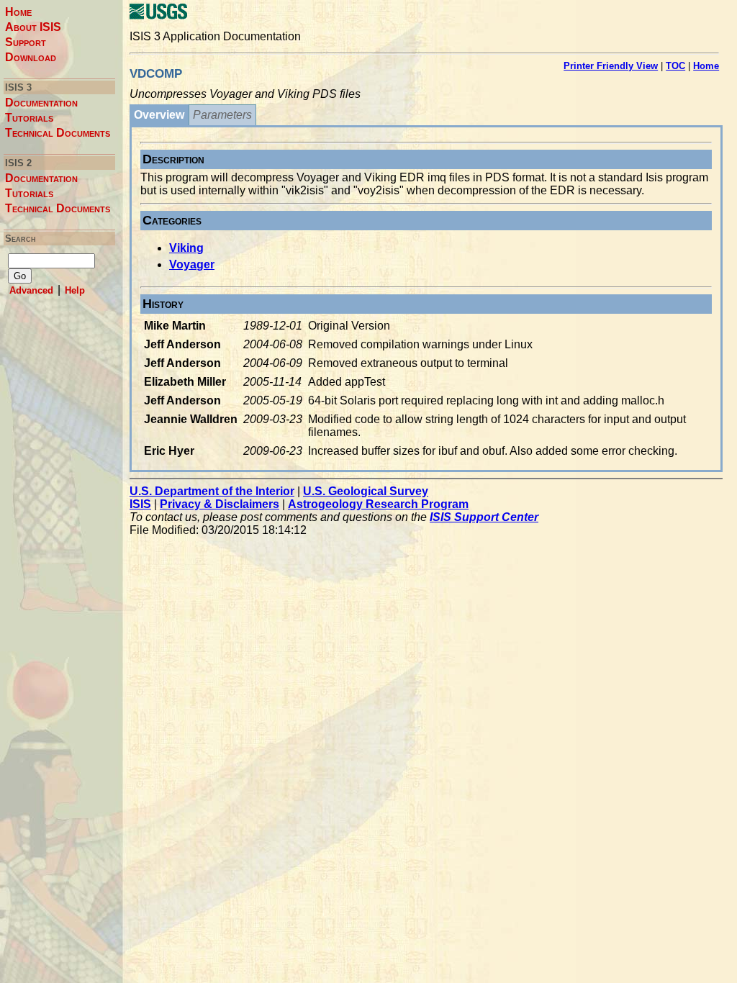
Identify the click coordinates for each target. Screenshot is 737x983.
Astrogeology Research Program (378, 504)
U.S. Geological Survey (365, 491)
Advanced (31, 290)
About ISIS (33, 27)
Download (30, 57)
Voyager (191, 264)
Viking (186, 248)
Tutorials (29, 118)
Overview (159, 115)
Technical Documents (57, 133)
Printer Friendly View (611, 65)
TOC (675, 65)
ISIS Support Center (484, 517)
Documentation (41, 102)
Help (75, 290)
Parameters (222, 115)
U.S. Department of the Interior (212, 491)
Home (18, 12)
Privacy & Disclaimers (219, 504)
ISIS (140, 504)
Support (25, 42)
